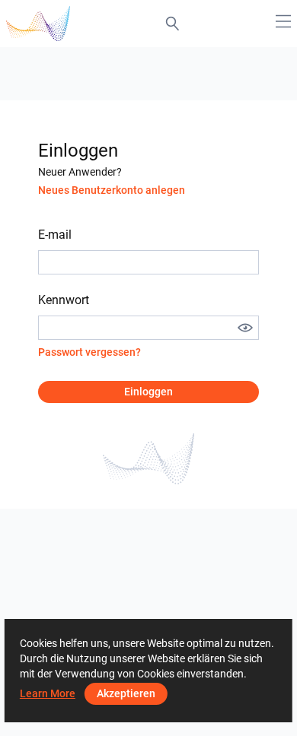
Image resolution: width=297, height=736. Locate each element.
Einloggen (148, 391)
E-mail (55, 234)
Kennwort (63, 300)
